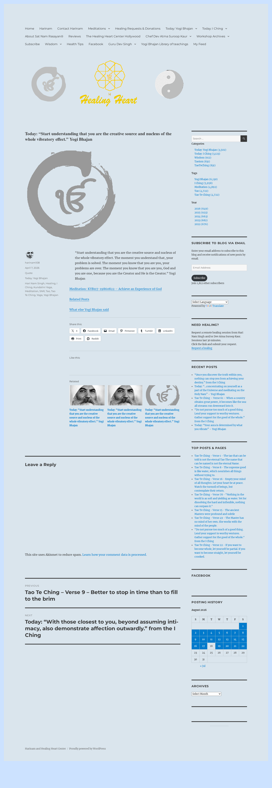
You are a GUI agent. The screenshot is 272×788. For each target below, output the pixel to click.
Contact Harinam (70, 28)
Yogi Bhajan (51, 294)
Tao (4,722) (201, 191)
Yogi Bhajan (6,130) (206, 179)
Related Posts (79, 299)
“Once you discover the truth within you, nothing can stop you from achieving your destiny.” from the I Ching (219, 378)
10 (203, 639)
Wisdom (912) (202, 157)
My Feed (199, 44)
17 (203, 646)
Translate (218, 306)
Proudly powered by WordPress (87, 748)
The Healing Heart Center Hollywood (113, 36)
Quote (29, 272)
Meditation (31, 291)
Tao (48, 291)
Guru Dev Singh (120, 44)
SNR (42, 291)
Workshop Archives (211, 36)
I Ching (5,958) (203, 183)
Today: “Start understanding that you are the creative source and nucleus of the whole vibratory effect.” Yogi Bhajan (86, 417)
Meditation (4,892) (205, 187)
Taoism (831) (202, 161)
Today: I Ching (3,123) (207, 153)
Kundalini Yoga (42, 287)
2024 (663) (201, 216)
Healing (51, 283)
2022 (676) (201, 224)
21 (235, 646)
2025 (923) (201, 212)
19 (219, 646)
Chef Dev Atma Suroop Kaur (166, 36)
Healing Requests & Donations (137, 28)
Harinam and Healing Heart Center (45, 748)
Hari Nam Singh (35, 283)
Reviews (74, 36)
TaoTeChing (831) (205, 165)
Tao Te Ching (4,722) (206, 194)
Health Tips (75, 44)
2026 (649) (201, 208)
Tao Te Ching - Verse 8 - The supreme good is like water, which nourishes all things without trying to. (220, 471)
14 (235, 639)
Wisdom (51, 44)
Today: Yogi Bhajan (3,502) (210, 149)
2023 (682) (201, 220)
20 (227, 646)
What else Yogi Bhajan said (89, 309)
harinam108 (32, 262)
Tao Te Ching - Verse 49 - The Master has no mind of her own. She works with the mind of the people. (219, 521)
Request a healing (202, 348)
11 (211, 639)
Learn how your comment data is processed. (114, 554)
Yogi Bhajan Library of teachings (164, 44)
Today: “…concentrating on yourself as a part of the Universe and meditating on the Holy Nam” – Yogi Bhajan (219, 390)
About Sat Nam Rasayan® (44, 36)
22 (242, 646)
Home (29, 28)
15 (243, 639)
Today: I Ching (212, 28)
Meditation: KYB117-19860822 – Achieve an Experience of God (115, 289)
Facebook (96, 44)
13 (227, 639)
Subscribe (32, 44)
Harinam (45, 28)
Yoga (40, 294)
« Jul (202, 666)
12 (219, 639)
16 (195, 646)
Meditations (97, 28)
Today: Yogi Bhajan (179, 28)
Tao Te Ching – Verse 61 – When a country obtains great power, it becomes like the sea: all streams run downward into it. (220, 401)
